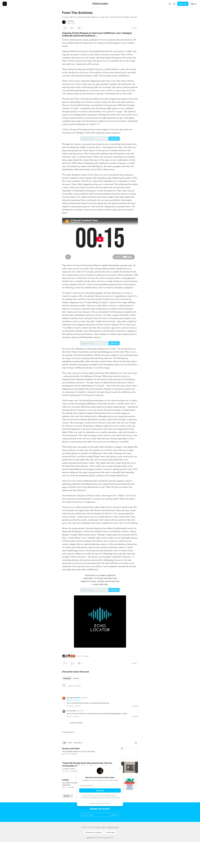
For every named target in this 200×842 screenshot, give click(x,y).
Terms (104, 827)
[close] (120, 768)
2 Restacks (85, 656)
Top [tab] (64, 743)
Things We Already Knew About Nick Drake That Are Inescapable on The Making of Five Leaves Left (87, 764)
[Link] (59, 34)
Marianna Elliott (72, 698)
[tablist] (71, 678)
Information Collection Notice (99, 797)
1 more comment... (68, 732)
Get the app (110, 832)
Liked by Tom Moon (74, 700)
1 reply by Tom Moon (76, 723)
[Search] (170, 4)
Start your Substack (94, 832)
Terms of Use (110, 795)
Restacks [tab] (76, 678)
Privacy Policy (116, 797)
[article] (100, 752)
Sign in (193, 4)
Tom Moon (70, 21)
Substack (90, 838)
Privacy (97, 827)
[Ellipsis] (137, 697)
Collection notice (113, 827)
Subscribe (183, 4)
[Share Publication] (174, 4)
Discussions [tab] (78, 743)
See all (66, 796)
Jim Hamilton (71, 711)
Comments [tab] (67, 678)
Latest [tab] (70, 743)
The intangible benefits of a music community (78, 751)
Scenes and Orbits (71, 748)
